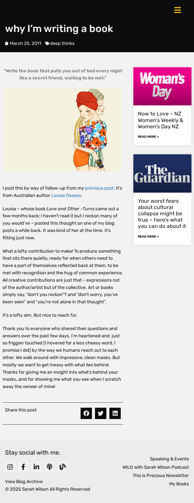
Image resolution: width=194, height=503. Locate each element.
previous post (99, 188)
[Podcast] (49, 467)
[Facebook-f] (23, 467)
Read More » (148, 136)
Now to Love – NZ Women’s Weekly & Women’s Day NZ (160, 119)
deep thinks (62, 43)
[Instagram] (10, 467)
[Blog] (63, 467)
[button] (86, 413)
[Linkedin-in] (36, 467)
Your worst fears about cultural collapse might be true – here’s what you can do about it (162, 213)
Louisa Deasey (66, 195)
